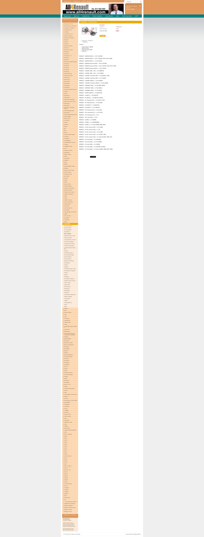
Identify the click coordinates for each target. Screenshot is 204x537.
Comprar (102, 35)
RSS (84, 1)
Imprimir (90, 1)
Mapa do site (77, 1)
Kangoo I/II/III (88, 19)
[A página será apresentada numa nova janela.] (89, 37)
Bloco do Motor (95, 19)
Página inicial (68, 1)
